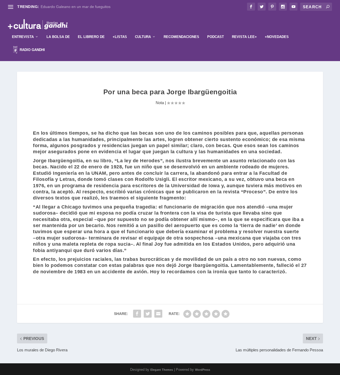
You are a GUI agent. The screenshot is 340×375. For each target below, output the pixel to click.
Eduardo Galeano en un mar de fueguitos (75, 7)
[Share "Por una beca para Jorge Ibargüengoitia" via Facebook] (137, 313)
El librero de (91, 37)
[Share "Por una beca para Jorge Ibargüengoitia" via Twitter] (147, 313)
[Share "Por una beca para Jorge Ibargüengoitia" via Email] (158, 313)
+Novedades (277, 37)
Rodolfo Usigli (152, 179)
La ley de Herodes (138, 160)
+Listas (120, 37)
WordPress (202, 369)
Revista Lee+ (244, 37)
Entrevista (23, 37)
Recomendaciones (181, 37)
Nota (160, 102)
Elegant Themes (161, 369)
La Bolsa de (58, 37)
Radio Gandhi (32, 50)
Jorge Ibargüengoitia (58, 160)
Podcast (215, 37)
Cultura (143, 37)
